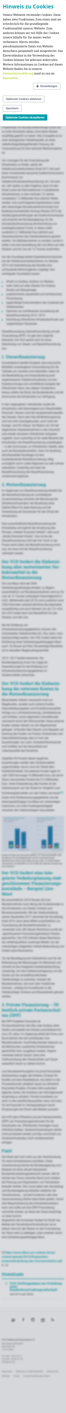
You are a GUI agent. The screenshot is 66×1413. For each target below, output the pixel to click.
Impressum (11, 78)
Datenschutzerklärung (18, 73)
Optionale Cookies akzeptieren (25, 117)
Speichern (12, 108)
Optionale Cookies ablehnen (23, 99)
